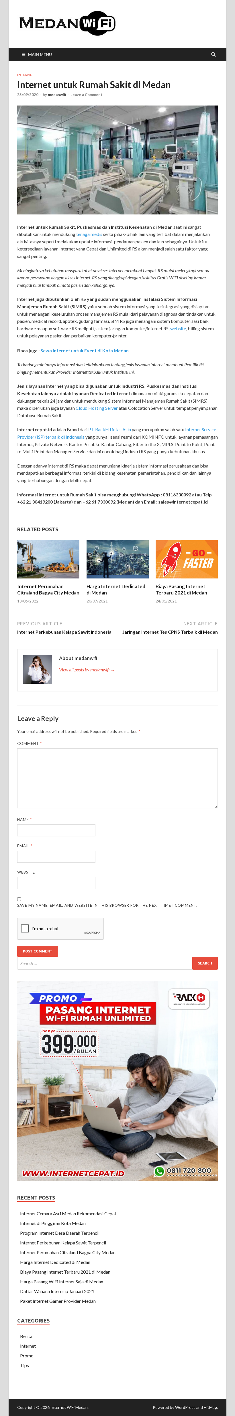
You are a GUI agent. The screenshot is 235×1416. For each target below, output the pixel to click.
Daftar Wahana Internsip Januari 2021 (57, 1291)
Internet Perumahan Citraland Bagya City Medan (48, 589)
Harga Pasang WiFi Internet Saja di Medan (61, 1281)
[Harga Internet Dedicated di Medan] (118, 579)
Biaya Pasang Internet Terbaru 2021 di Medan (181, 589)
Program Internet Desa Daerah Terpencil (59, 1233)
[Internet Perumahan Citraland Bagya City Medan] (48, 579)
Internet (25, 75)
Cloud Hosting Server (97, 408)
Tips (24, 1365)
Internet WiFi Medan (69, 1407)
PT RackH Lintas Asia (109, 429)
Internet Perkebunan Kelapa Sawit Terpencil (63, 1242)
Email (24, 846)
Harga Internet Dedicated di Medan (55, 1262)
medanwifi (57, 94)
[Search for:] (117, 963)
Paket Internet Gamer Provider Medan (58, 1301)
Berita (26, 1336)
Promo (27, 1355)
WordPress (185, 1407)
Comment (29, 743)
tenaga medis (89, 234)
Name (24, 819)
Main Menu (40, 54)
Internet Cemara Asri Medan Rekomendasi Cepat (68, 1213)
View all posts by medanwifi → (87, 669)
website (178, 328)
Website (26, 872)
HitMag (210, 1407)
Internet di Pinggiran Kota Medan (53, 1223)
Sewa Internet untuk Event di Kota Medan (84, 350)
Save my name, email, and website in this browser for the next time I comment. (107, 905)
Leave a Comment (86, 94)
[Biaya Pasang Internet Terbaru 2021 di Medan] (187, 579)
